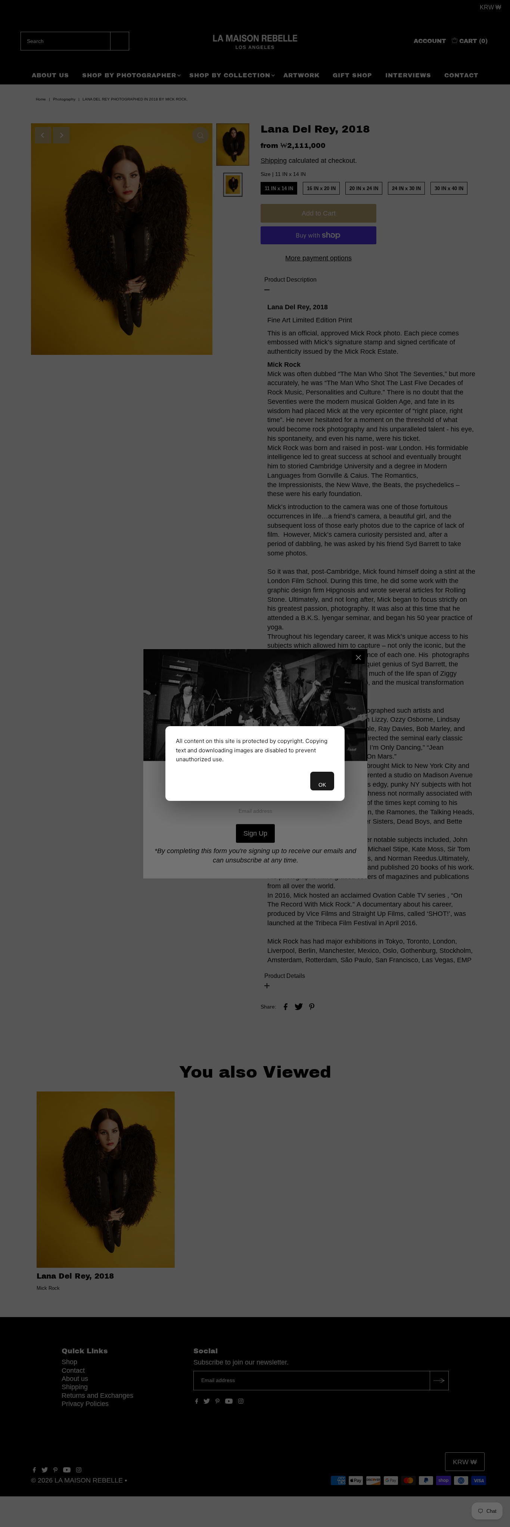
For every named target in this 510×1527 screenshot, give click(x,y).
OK (322, 785)
